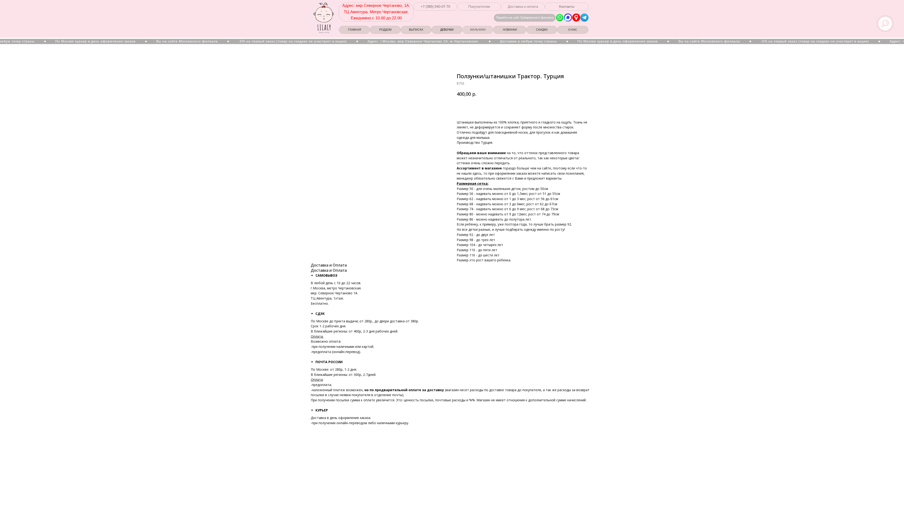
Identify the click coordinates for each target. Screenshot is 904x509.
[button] (435, 7)
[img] (576, 17)
